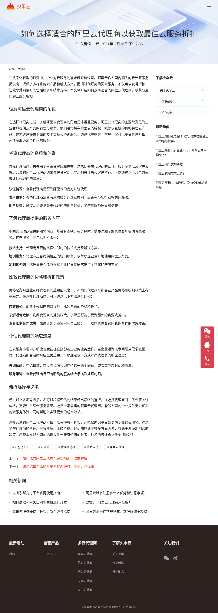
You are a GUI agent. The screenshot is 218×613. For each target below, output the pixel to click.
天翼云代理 (85, 581)
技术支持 (93, 447)
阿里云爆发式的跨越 (169, 164)
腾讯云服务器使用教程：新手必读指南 (41, 512)
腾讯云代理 (85, 563)
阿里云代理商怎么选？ (171, 173)
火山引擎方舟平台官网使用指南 (36, 493)
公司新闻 (166, 101)
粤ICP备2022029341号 (122, 607)
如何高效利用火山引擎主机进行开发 (39, 502)
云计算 (45, 447)
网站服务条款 (100, 607)
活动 (12, 554)
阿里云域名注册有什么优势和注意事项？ (116, 493)
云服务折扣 (22, 447)
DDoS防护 (50, 554)
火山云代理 (85, 590)
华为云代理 (85, 571)
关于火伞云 (167, 90)
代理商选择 (68, 447)
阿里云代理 (117, 447)
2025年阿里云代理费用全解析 (109, 502)
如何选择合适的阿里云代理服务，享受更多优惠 (58, 466)
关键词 (85, 44)
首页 (11, 69)
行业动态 (166, 112)
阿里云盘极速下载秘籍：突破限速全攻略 (116, 512)
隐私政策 (87, 607)
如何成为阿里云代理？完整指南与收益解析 (55, 458)
